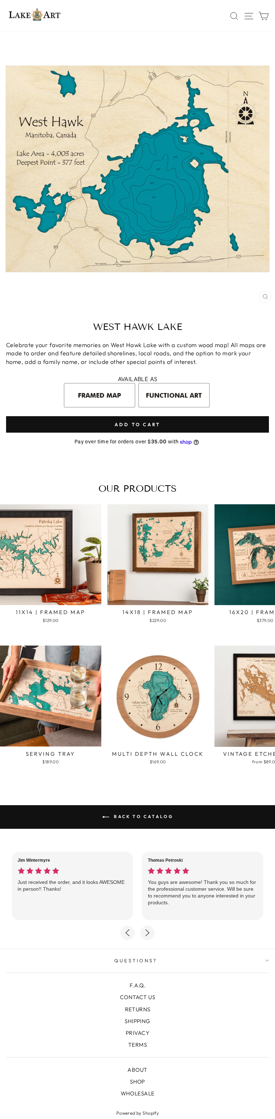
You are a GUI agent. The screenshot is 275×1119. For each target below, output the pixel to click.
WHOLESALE (138, 1093)
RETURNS (137, 1009)
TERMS (137, 1044)
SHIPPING (137, 1021)
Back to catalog (142, 816)
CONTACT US (137, 997)
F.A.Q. (137, 985)
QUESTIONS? (135, 960)
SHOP (137, 1081)
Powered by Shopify (137, 1113)
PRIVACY (137, 1033)
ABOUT (137, 1069)
